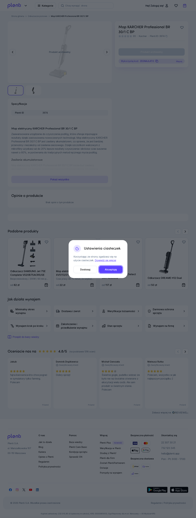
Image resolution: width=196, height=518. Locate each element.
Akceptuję (111, 269)
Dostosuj (85, 269)
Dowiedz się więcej (105, 260)
